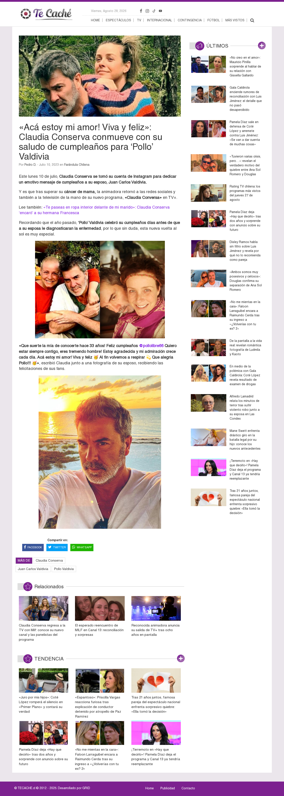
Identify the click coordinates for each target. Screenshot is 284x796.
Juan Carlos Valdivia (33, 569)
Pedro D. (30, 164)
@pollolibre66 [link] (151, 345)
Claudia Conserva (49, 560)
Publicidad (167, 788)
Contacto (188, 788)
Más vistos (235, 20)
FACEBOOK (35, 547)
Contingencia (190, 20)
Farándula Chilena (76, 164)
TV (139, 20)
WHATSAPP (84, 547)
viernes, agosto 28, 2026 (108, 11)
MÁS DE (24, 560)
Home (95, 20)
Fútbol (213, 20)
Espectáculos (118, 20)
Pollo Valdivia (64, 569)
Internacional (159, 20)
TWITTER (59, 547)
